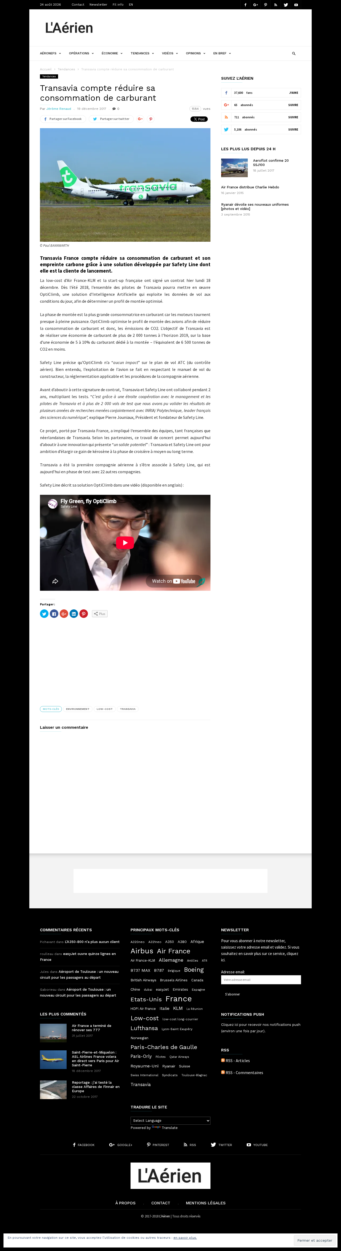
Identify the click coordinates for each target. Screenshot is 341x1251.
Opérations (79, 53)
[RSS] (276, 4)
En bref (219, 53)
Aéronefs (48, 53)
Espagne (198, 989)
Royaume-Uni (145, 1065)
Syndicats (170, 1075)
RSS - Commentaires (244, 1072)
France (178, 998)
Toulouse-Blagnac (194, 1075)
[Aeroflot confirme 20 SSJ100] (234, 168)
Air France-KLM (143, 960)
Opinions (193, 53)
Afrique (197, 941)
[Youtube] (296, 4)
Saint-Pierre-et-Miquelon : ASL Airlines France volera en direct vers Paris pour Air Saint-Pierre (95, 1058)
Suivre (293, 105)
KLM (178, 1008)
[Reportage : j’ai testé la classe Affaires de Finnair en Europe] (53, 1089)
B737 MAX (140, 970)
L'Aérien (164, 1216)
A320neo (138, 942)
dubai (148, 989)
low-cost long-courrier (180, 1019)
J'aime (293, 93)
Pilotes (161, 1057)
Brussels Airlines (174, 980)
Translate (170, 1128)
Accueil (46, 69)
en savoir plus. (185, 1238)
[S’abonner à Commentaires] (223, 1072)
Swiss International (144, 1075)
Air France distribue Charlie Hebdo (250, 187)
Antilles (192, 960)
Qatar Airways (179, 1057)
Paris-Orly (141, 1056)
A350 (169, 942)
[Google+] (255, 4)
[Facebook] (245, 4)
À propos (125, 1203)
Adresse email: (233, 971)
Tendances (140, 53)
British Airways (143, 980)
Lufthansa (144, 1028)
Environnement (78, 708)
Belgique (174, 971)
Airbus (142, 951)
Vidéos (167, 53)
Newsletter (98, 4)
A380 (182, 942)
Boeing (194, 970)
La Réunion (194, 1009)
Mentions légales (206, 1203)
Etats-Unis (146, 999)
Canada (197, 980)
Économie (110, 53)
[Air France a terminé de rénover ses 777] (53, 1033)
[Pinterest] (266, 4)
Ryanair (168, 1066)
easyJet (162, 989)
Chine (135, 989)
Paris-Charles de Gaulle (164, 1047)
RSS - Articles (238, 1060)
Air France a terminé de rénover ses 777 (91, 1028)
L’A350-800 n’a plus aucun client (92, 942)
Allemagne (171, 960)
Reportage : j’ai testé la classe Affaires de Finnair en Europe (96, 1086)
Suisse (184, 1066)
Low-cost (105, 708)
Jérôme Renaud (58, 109)
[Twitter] (286, 4)
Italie (164, 1008)
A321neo (154, 942)
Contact (78, 4)
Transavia (128, 708)
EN (131, 4)
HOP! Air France (143, 1009)
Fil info (118, 4)
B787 (159, 970)
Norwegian (139, 1038)
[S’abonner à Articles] (223, 1060)
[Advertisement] (204, 28)
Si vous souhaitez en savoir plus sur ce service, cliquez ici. (260, 953)
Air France (173, 951)
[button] (293, 52)
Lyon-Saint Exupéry (177, 1029)
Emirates (180, 989)
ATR (204, 960)
